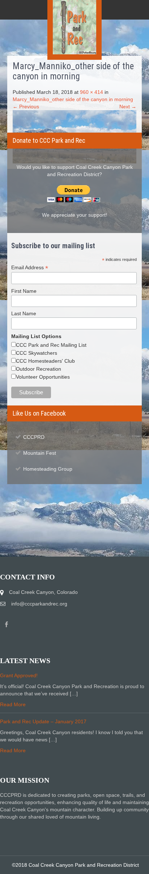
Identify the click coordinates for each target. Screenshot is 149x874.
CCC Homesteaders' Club (45, 361)
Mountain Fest (39, 453)
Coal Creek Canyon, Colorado (43, 592)
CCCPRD (33, 437)
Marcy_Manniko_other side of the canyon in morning (73, 99)
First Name (24, 291)
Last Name (23, 313)
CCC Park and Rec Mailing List (51, 345)
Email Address (29, 267)
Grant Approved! (19, 675)
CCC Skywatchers (36, 353)
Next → (127, 106)
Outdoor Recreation (38, 369)
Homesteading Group (47, 469)
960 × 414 (91, 92)
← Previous (26, 106)
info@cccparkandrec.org (39, 604)
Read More (13, 704)
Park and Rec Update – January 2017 (43, 721)
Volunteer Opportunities (43, 377)
